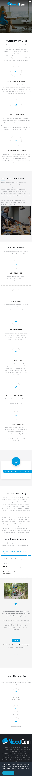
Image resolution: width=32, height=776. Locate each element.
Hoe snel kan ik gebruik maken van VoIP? (15, 552)
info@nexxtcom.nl (16, 726)
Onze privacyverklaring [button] (22, 768)
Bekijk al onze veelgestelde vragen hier (15, 577)
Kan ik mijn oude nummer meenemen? (12, 572)
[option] (16, 619)
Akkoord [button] (8, 773)
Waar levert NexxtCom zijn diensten (16, 567)
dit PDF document (16, 634)
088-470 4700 (16, 714)
